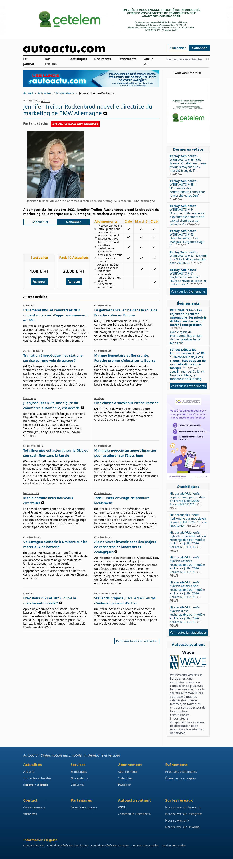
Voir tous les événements (188, 291)
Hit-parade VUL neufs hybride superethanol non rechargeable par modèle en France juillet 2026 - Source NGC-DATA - (188, 541)
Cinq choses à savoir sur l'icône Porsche (126, 403)
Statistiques (78, 59)
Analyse (99, 398)
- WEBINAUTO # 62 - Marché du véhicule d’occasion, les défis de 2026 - (188, 257)
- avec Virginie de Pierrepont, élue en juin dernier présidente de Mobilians (188, 326)
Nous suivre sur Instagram (183, 814)
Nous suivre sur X (177, 820)
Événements (127, 59)
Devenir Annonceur (84, 807)
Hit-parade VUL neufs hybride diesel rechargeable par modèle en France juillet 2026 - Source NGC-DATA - (187, 616)
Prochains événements (181, 772)
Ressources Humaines (107, 593)
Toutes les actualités (37, 778)
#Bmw (45, 101)
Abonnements (127, 772)
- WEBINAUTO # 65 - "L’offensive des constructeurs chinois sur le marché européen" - (187, 190)
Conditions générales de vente (110, 845)
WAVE (122, 807)
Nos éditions (51, 61)
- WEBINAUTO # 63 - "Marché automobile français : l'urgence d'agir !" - (187, 238)
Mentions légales (33, 845)
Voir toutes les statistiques (188, 633)
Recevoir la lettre (35, 785)
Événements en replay (180, 778)
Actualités (44, 93)
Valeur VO (148, 61)
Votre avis (30, 814)
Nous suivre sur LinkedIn (182, 827)
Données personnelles (145, 845)
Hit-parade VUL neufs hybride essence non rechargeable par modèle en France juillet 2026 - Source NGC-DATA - (187, 591)
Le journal (28, 61)
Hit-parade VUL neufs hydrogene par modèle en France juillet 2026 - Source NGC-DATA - (188, 520)
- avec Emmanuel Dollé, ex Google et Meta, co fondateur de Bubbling (188, 364)
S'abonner (199, 48)
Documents (102, 59)
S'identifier (178, 48)
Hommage (29, 398)
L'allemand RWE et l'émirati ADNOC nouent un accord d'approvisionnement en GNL (55, 315)
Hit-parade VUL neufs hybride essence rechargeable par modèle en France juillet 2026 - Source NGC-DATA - (187, 566)
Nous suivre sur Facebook (183, 807)
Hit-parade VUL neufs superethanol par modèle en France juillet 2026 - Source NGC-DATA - (187, 500)
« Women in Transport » (134, 814)
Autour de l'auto (33, 350)
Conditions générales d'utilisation (67, 845)
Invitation (124, 785)
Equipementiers (33, 445)
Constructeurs (103, 305)
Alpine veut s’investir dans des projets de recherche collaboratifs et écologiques (125, 547)
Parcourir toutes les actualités (136, 641)
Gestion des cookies (174, 845)
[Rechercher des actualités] (208, 59)
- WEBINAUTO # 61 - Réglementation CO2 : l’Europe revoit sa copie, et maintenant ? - (188, 277)
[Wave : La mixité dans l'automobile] (188, 662)
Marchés (28, 305)
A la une (28, 772)
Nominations (65, 93)
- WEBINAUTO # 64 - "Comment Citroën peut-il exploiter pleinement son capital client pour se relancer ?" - (187, 215)
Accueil (28, 93)
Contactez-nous (34, 807)
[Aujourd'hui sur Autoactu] (91, 48)
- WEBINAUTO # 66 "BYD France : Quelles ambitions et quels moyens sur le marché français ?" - (188, 165)
